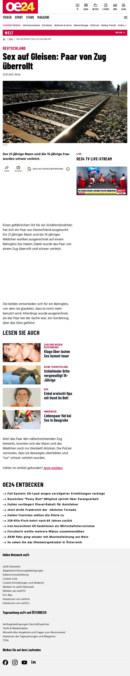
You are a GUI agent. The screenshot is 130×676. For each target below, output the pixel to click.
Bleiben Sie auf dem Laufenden (22, 650)
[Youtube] (24, 662)
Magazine (43, 17)
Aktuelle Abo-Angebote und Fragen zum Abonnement (34, 632)
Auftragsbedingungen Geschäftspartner (26, 624)
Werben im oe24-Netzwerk (18, 587)
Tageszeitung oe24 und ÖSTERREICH (25, 612)
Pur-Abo (7, 595)
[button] (82, 189)
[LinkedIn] (34, 662)
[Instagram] (15, 662)
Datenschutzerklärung (16, 575)
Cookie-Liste (10, 579)
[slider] (93, 189)
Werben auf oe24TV (14, 591)
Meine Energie (81, 25)
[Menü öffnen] (125, 17)
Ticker (7, 17)
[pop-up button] (116, 189)
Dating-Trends (108, 25)
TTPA (6, 640)
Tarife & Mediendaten (15, 628)
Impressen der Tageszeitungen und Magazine (29, 636)
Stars (30, 17)
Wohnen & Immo (63, 25)
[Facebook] (5, 662)
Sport (19, 17)
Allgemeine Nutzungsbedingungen (23, 571)
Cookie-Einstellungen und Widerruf (23, 583)
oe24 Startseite (11, 567)
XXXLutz (94, 25)
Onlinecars (123, 25)
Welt (9, 32)
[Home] (4, 39)
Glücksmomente (31, 25)
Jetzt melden (53, 468)
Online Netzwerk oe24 (16, 555)
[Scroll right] (125, 25)
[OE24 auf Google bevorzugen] (68, 169)
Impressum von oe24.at (16, 599)
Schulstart (47, 25)
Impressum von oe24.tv (16, 603)
